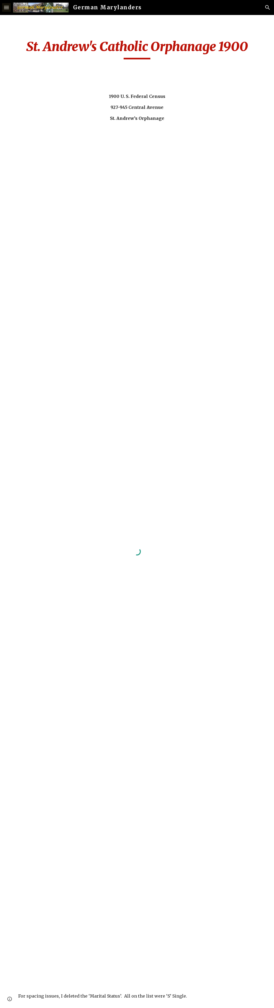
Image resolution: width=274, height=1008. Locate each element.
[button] (6, 7)
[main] (137, 49)
